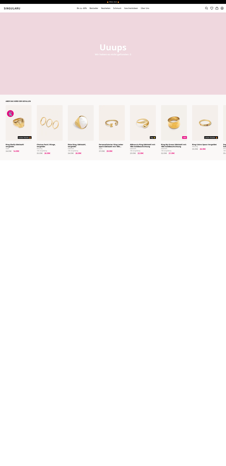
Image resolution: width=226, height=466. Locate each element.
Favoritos (211, 8)
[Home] (12, 8)
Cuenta (222, 8)
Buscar (206, 8)
